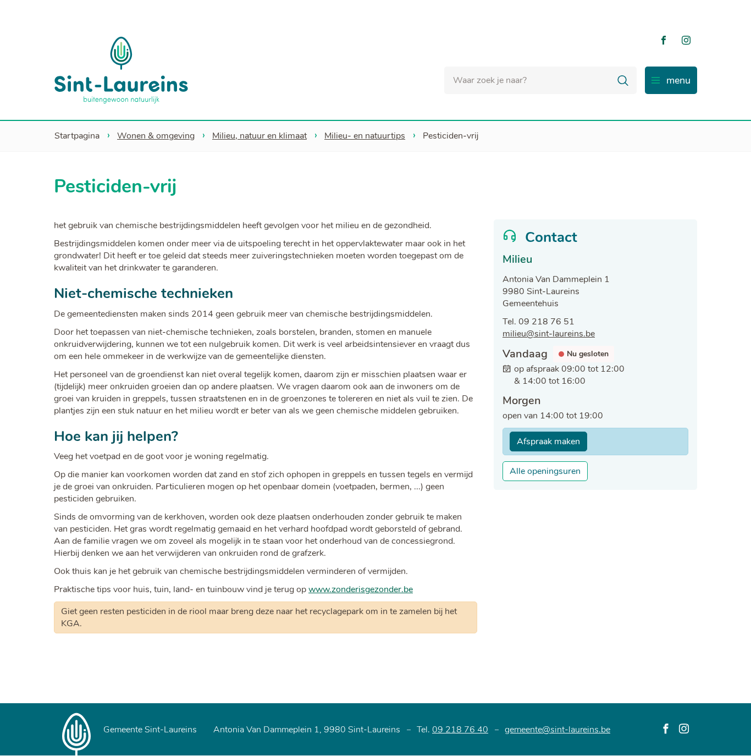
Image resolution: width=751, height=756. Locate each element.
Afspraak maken (548, 441)
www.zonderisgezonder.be (360, 589)
